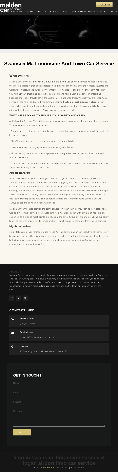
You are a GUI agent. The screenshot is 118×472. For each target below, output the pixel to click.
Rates (91, 12)
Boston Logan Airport (68, 282)
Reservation (78, 12)
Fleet (65, 12)
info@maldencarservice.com (40, 337)
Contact (102, 12)
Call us (105, 5)
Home (30, 12)
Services (54, 12)
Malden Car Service (53, 467)
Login (113, 12)
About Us (41, 12)
